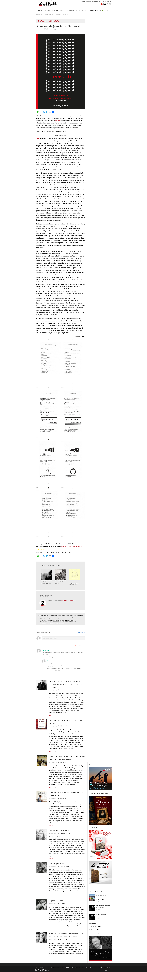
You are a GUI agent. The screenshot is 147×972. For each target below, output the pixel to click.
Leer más (51, 715)
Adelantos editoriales (49, 14)
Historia (54, 10)
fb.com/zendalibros (52, 602)
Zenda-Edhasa (94, 10)
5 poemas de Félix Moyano (59, 582)
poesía (69, 29)
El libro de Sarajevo (101, 914)
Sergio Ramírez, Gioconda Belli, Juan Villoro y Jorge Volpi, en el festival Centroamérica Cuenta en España (66, 684)
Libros (61, 10)
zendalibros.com (48, 29)
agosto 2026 (94, 926)
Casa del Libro (77, 546)
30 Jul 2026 (98, 909)
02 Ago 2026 (99, 901)
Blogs (77, 10)
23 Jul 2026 (98, 918)
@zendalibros (73, 600)
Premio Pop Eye (107, 967)
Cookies (79, 967)
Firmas (40, 10)
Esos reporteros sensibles (103, 905)
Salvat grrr (58, 663)
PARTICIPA (95, 1)
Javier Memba (61, 903)
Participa (84, 967)
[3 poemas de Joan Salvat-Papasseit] (60, 71)
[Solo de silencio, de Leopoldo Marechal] (46, 574)
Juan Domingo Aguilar (64, 833)
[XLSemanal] (106, 4)
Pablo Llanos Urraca (63, 726)
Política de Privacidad (72, 967)
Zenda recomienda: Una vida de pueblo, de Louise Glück (74, 583)
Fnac (69, 546)
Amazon (64, 546)
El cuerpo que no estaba (57, 863)
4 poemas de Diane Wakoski (59, 831)
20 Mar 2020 (39, 29)
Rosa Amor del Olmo (63, 866)
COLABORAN (82, 1)
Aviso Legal (64, 967)
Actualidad (70, 10)
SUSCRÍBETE (89, 1)
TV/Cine (84, 10)
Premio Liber (100, 967)
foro (44, 617)
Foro (100, 10)
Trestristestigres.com (56, 967)
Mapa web (88, 967)
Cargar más (60, 959)
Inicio (37, 14)
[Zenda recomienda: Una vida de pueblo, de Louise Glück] (74, 574)
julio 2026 (93, 929)
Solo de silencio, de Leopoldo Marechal (46, 582)
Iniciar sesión (81, 632)
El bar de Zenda (100, 899)
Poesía (47, 10)
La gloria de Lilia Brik (56, 901)
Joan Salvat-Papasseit (61, 29)
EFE (58, 690)
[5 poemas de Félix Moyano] (60, 574)
